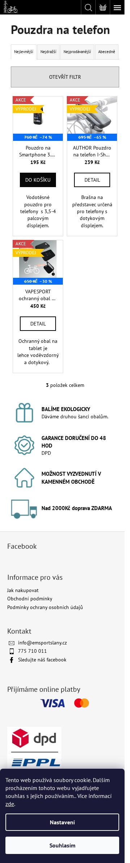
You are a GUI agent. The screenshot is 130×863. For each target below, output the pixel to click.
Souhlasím (62, 845)
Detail (92, 180)
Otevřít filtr (65, 77)
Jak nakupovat (23, 590)
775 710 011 (32, 651)
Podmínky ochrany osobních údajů (45, 607)
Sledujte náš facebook (42, 659)
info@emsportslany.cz (42, 642)
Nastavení (62, 822)
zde (9, 803)
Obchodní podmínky (29, 598)
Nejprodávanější (77, 51)
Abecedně (106, 51)
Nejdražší (48, 51)
